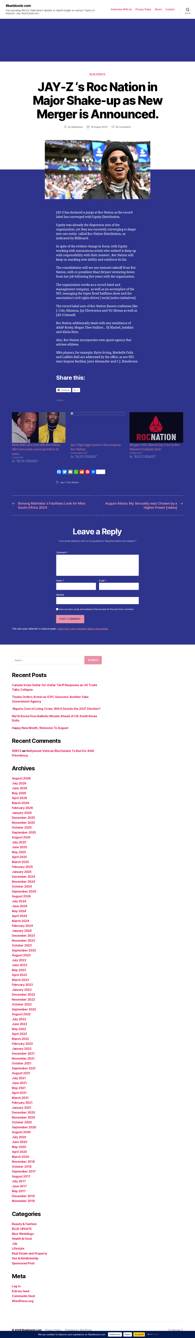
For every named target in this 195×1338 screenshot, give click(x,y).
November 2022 (23, 999)
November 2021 (23, 1058)
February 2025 (22, 867)
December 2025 (23, 817)
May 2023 (19, 970)
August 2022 (21, 1014)
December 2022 (23, 994)
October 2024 (22, 886)
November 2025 (23, 822)
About (158, 9)
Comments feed (23, 1296)
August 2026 (21, 778)
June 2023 (19, 965)
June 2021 (19, 1083)
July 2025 (19, 842)
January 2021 (21, 1107)
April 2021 (19, 1093)
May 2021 (19, 1088)
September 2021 (24, 1068)
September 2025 (24, 832)
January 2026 (22, 813)
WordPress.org (23, 1301)
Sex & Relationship (25, 1258)
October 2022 (22, 1004)
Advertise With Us (121, 9)
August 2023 (21, 955)
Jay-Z (63, 482)
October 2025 (22, 827)
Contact (170, 9)
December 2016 (23, 1196)
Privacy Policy (143, 9)
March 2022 (20, 1039)
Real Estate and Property (29, 1253)
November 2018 (23, 1161)
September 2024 (24, 891)
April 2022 (19, 1034)
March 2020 (20, 1157)
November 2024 (23, 881)
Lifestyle (18, 1248)
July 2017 (19, 1181)
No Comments (123, 126)
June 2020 (19, 1142)
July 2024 (19, 901)
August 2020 (21, 1132)
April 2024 (19, 916)
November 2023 (23, 940)
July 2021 (19, 1078)
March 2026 (20, 803)
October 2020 (22, 1122)
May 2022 (19, 1029)
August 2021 (21, 1073)
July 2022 (19, 1019)
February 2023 (22, 985)
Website (60, 594)
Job (14, 1243)
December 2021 (23, 1053)
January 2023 (22, 990)
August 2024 (21, 896)
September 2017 (24, 1171)
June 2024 (19, 906)
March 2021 (20, 1098)
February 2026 (22, 808)
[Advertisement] (97, 40)
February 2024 (22, 926)
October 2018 (22, 1166)
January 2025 (22, 872)
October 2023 (22, 945)
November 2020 (23, 1117)
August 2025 (21, 837)
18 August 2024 (99, 126)
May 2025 (19, 852)
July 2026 (19, 783)
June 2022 (19, 1024)
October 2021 (21, 1063)
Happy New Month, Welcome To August (40, 728)
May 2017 (19, 1191)
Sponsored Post (23, 1263)
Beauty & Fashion (24, 1224)
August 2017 (21, 1176)
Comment (62, 552)
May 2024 (19, 911)
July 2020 (19, 1137)
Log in (16, 1286)
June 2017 (19, 1186)
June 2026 (19, 788)
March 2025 (20, 862)
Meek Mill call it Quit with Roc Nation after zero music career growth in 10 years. (36, 449)
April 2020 (19, 1152)
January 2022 (22, 1048)
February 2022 (22, 1043)
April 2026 (19, 798)
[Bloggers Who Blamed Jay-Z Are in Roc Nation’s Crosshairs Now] (156, 427)
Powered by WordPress (78, 1329)
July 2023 (19, 960)
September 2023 (24, 950)
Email (102, 580)
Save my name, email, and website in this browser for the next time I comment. (96, 609)
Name (60, 580)
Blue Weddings (23, 1234)
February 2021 (22, 1102)
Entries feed (20, 1291)
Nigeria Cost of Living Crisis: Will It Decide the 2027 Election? (56, 709)
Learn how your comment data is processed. (82, 628)
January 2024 (22, 931)
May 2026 (19, 793)
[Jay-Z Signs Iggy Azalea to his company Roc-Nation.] (97, 427)
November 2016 (23, 1201)
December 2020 (23, 1112)
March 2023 (20, 980)
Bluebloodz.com (18, 5)
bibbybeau (77, 126)
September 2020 (24, 1127)
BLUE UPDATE (97, 74)
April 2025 (19, 857)
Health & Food (22, 1238)
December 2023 (23, 935)
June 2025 (19, 847)
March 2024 (20, 921)
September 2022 (24, 1009)
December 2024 (23, 876)
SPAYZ (16, 751)
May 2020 (19, 1147)
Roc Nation (73, 482)
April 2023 (19, 975)
